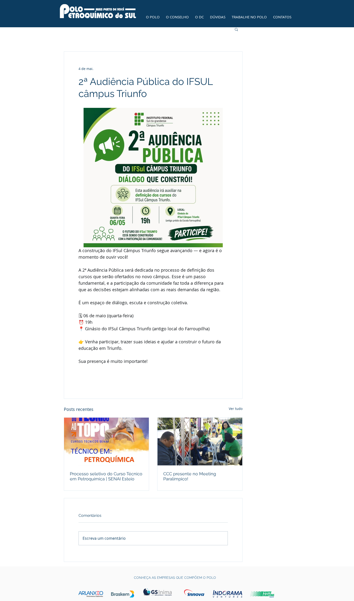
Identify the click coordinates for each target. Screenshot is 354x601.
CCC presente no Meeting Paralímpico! (189, 476)
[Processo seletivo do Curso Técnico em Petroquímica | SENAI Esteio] (106, 441)
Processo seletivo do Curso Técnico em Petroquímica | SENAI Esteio (106, 476)
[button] (236, 29)
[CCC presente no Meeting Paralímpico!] (199, 441)
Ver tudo (236, 408)
